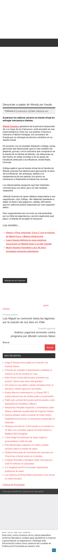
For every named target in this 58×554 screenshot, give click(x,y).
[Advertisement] (29, 524)
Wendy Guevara (10, 126)
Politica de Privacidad (14, 484)
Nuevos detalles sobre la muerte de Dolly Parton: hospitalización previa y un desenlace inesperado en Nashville (30, 419)
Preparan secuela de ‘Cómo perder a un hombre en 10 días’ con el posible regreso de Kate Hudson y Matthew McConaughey (29, 430)
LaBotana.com (42, 111)
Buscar (6, 342)
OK (54, 550)
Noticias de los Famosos (14, 280)
